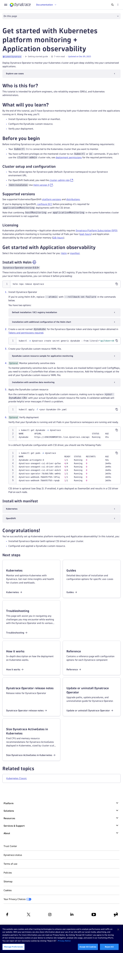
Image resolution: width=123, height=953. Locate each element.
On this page (10, 16)
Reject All (109, 947)
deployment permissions (69, 157)
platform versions (51, 199)
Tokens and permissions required (25, 333)
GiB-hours (58, 238)
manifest (75, 253)
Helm (64, 253)
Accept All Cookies (88, 947)
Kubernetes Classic (16, 778)
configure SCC (44, 204)
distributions (73, 199)
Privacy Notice (64, 941)
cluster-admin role (60, 180)
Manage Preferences (13, 947)
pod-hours (85, 234)
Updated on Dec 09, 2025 (79, 56)
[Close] (118, 929)
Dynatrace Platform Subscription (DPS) (96, 230)
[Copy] (116, 283)
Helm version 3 (41, 185)
